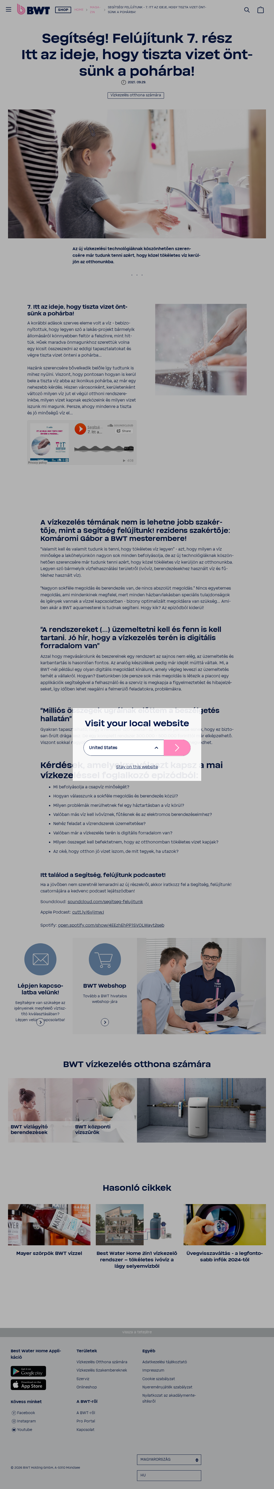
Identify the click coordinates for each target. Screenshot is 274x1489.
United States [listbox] (103, 747)
